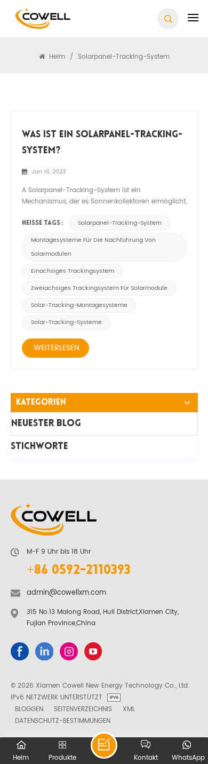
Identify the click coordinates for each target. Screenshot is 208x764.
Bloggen (29, 709)
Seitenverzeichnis (83, 709)
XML (129, 709)
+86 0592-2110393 (79, 571)
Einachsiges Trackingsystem (72, 271)
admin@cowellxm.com (66, 592)
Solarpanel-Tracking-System (120, 223)
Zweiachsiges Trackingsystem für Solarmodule (99, 288)
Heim (56, 56)
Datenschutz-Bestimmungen (62, 720)
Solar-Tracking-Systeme (66, 322)
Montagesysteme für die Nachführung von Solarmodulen (93, 247)
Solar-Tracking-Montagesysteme (79, 305)
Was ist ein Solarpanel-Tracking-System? (102, 142)
